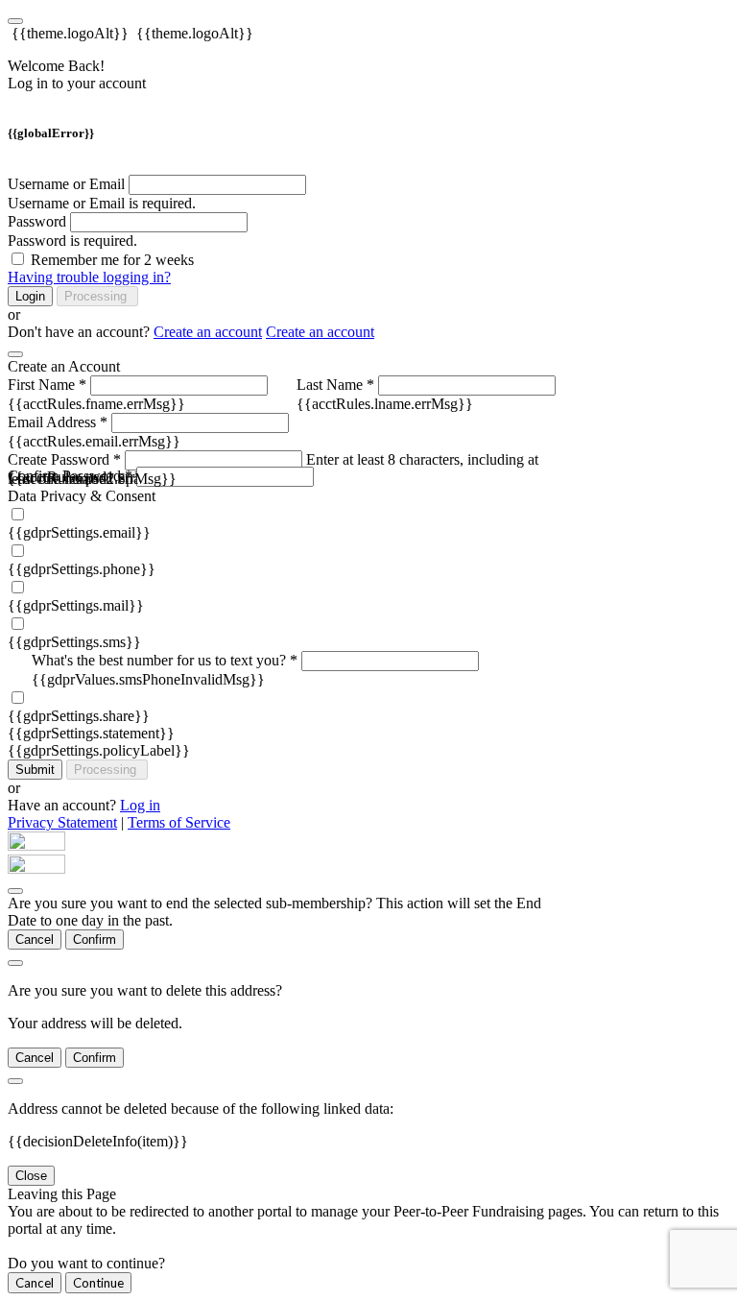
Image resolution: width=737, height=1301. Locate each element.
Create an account (208, 332)
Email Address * (57, 422)
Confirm (94, 939)
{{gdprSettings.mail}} (76, 605)
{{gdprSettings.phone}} (81, 569)
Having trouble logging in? (89, 277)
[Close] (15, 354)
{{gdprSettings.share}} (79, 716)
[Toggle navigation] (15, 21)
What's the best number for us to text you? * (164, 660)
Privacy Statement (62, 822)
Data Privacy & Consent (81, 496)
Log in (140, 805)
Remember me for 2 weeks (112, 260)
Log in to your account (77, 83)
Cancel (34, 939)
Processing (97, 296)
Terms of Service (179, 822)
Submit (35, 769)
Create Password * (64, 459)
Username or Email (66, 184)
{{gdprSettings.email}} (79, 532)
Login (30, 296)
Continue (98, 1282)
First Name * (47, 384)
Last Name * (335, 384)
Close (31, 1175)
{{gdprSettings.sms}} (74, 642)
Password (37, 221)
